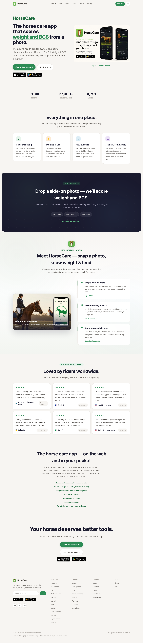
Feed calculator (56, 612)
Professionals (56, 594)
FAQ (73, 590)
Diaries (53, 608)
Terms (116, 587)
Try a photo (90, 296)
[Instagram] (15, 605)
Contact (95, 590)
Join (42, 593)
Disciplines (76, 608)
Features (54, 583)
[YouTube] (25, 605)
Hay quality (57, 214)
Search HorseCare (71, 502)
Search (53, 622)
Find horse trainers (71, 494)
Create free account (24, 67)
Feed (60, 4)
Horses (81, 4)
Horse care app (77, 594)
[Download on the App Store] (19, 74)
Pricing (89, 4)
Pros (74, 4)
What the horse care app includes (71, 506)
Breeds (74, 583)
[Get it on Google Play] (34, 74)
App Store (96, 594)
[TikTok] (20, 605)
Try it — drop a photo (102, 65)
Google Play (97, 597)
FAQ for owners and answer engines (71, 490)
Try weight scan (56, 619)
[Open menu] (128, 4)
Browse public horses (71, 498)
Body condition (71, 214)
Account (120, 4)
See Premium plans (71, 552)
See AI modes (91, 318)
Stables (67, 4)
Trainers (75, 601)
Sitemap (75, 604)
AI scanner (55, 587)
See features (45, 67)
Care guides (76, 587)
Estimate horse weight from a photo (71, 483)
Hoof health (86, 214)
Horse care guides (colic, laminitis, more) (71, 487)
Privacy (116, 583)
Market (53, 4)
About (95, 583)
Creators (96, 587)
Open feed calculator (94, 341)
